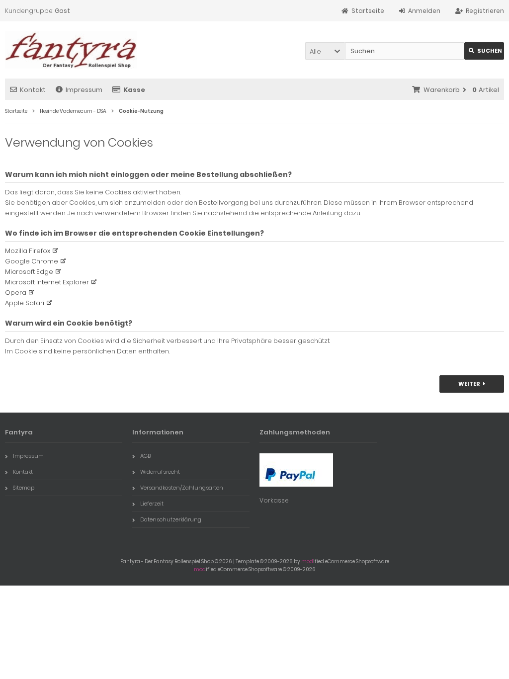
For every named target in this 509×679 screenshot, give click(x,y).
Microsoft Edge (29, 271)
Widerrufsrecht (160, 472)
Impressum (84, 89)
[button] (325, 51)
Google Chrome (31, 261)
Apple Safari (24, 303)
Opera (15, 292)
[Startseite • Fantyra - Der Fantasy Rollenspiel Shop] (71, 50)
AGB (145, 456)
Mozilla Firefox (27, 250)
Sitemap (23, 488)
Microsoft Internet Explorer (47, 282)
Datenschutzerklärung (170, 519)
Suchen (484, 51)
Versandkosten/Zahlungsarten (181, 488)
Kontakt (33, 89)
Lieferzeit (152, 504)
